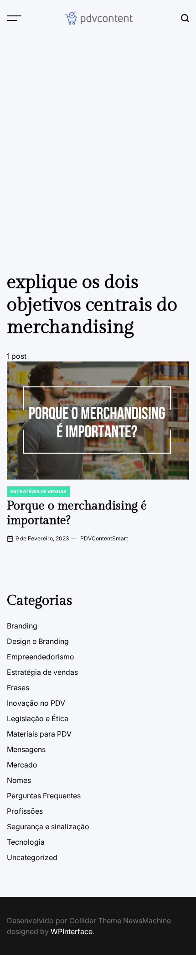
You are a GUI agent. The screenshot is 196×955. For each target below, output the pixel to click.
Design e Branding (38, 641)
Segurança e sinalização (48, 826)
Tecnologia (26, 841)
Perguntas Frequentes (44, 795)
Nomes (19, 780)
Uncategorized (32, 857)
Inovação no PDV (36, 703)
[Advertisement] (98, 138)
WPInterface (72, 931)
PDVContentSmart (104, 538)
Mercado (22, 764)
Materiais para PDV (39, 733)
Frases (18, 687)
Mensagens (26, 749)
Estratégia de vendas (38, 491)
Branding (22, 625)
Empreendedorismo (40, 656)
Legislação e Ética (37, 718)
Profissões (25, 811)
